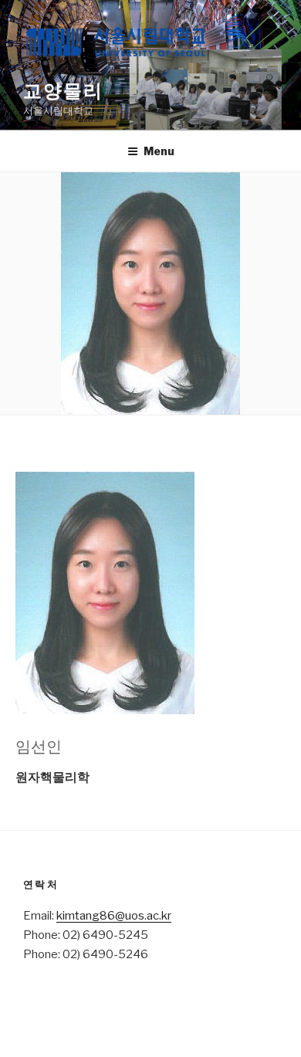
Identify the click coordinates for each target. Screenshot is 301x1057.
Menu (159, 151)
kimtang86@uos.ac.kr (113, 916)
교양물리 (63, 91)
